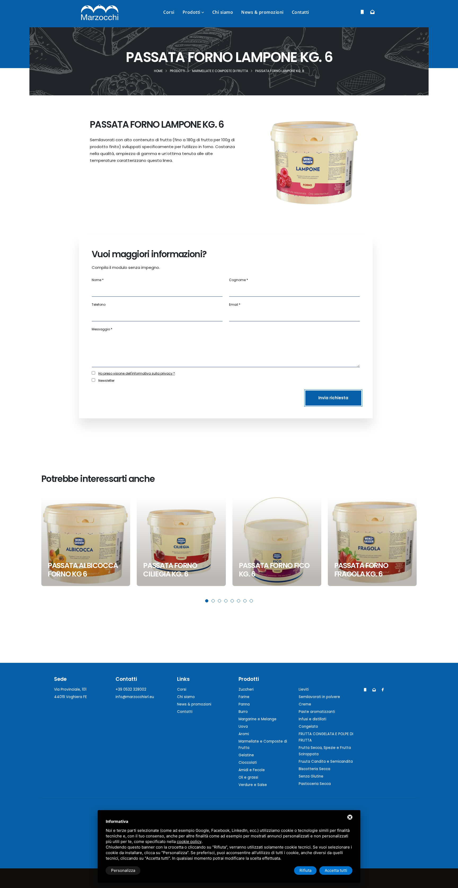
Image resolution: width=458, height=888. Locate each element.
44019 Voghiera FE (70, 696)
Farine (244, 696)
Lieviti (304, 689)
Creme (305, 704)
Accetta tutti (336, 870)
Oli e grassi (248, 777)
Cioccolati (248, 762)
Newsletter (106, 380)
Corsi (168, 12)
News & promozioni (262, 12)
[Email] (372, 12)
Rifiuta (305, 870)
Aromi (244, 733)
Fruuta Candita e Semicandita (326, 761)
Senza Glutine (311, 776)
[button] (207, 601)
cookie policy (189, 841)
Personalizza (123, 870)
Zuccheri (246, 689)
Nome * (98, 280)
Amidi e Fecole (252, 769)
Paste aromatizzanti (317, 711)
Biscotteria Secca (314, 768)
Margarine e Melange (257, 719)
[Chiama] (362, 12)
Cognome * (238, 280)
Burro (243, 711)
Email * (234, 304)
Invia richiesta (333, 398)
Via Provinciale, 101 (70, 689)
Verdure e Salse (253, 784)
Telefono (98, 304)
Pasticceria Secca (315, 783)
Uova (243, 726)
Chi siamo (222, 12)
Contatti (300, 12)
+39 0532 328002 (131, 689)
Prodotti (191, 12)
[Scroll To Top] (448, 882)
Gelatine (246, 755)
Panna (244, 704)
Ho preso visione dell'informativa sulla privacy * (136, 373)
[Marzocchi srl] (99, 12)
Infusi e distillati (312, 719)
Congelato (308, 726)
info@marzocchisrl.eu (135, 696)
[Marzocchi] (382, 690)
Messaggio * (102, 329)
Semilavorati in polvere (319, 696)
